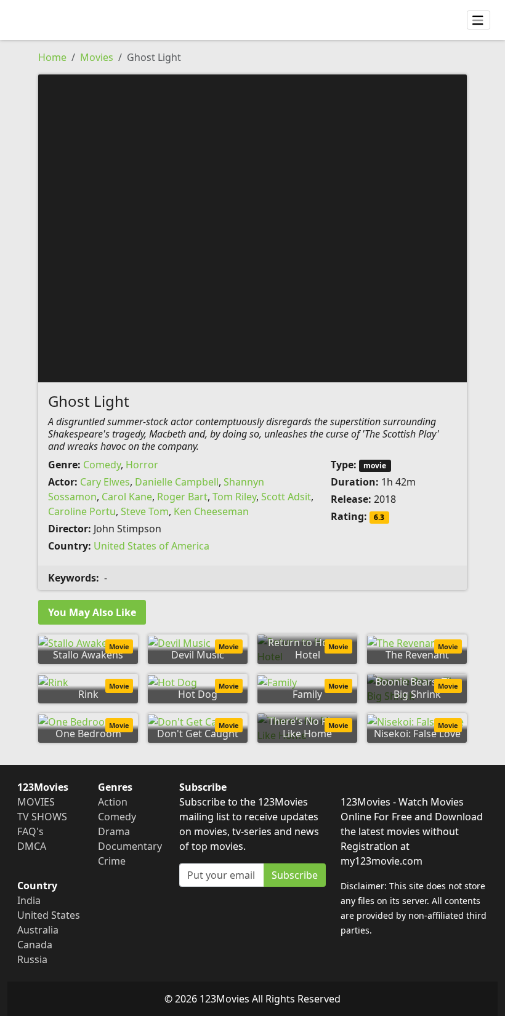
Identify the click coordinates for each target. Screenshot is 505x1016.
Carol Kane (127, 496)
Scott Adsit (286, 496)
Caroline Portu (82, 511)
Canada (34, 944)
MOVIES (36, 802)
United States (48, 915)
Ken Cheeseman (211, 511)
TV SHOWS (42, 816)
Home (52, 57)
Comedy (102, 464)
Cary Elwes (105, 482)
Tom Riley (234, 496)
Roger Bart (182, 496)
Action (112, 802)
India (29, 900)
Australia (38, 930)
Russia (32, 959)
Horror (142, 464)
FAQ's (30, 831)
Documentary (130, 846)
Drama (114, 831)
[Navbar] (478, 20)
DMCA (31, 846)
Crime (112, 861)
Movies (96, 57)
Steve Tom (145, 511)
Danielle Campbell (177, 482)
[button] (252, 227)
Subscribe (295, 875)
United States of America (151, 546)
